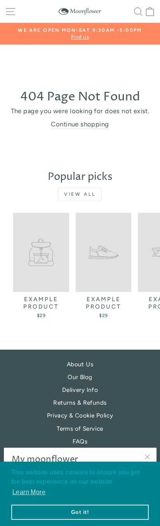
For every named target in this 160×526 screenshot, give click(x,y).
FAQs (80, 441)
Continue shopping (80, 124)
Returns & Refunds (79, 402)
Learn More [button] (28, 492)
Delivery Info (80, 389)
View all (80, 194)
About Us (80, 364)
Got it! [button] (80, 512)
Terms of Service (80, 428)
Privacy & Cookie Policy (80, 415)
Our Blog (80, 377)
